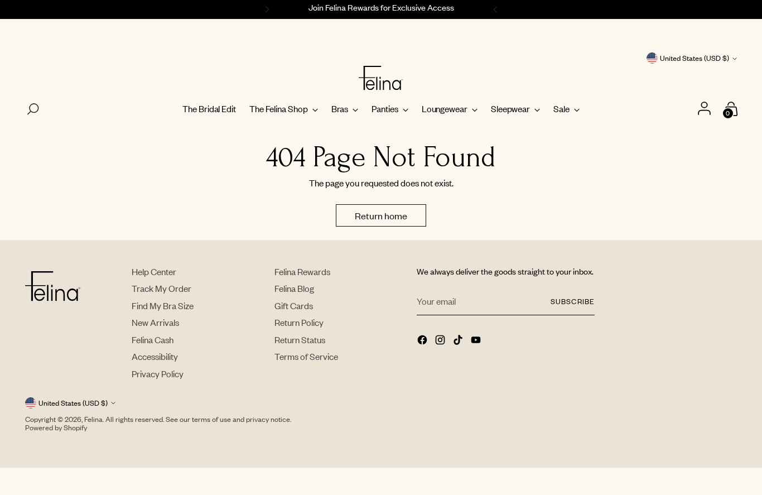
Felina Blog (294, 288)
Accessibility (155, 356)
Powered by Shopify (56, 427)
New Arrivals (155, 322)
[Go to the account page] (706, 109)
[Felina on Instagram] (441, 341)
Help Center (154, 271)
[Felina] (381, 78)
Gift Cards (293, 305)
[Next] (497, 9)
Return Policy (299, 322)
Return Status (299, 339)
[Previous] (265, 9)
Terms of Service (306, 356)
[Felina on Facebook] (423, 341)
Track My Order (161, 288)
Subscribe (572, 301)
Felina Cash (152, 339)
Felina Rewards (302, 271)
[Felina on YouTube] (477, 341)
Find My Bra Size (163, 305)
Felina (93, 419)
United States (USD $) (694, 58)
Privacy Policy (158, 373)
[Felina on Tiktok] (459, 341)
